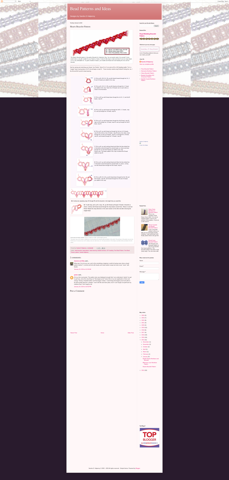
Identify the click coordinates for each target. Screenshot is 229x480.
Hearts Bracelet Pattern (149, 366)
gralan (76, 274)
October (145, 346)
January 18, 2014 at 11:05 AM (82, 269)
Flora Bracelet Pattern (147, 69)
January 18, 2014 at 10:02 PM (82, 286)
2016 (143, 335)
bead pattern (86, 250)
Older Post (131, 332)
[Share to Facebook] (103, 248)
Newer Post (73, 332)
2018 (143, 330)
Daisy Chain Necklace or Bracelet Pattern (153, 211)
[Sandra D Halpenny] (140, 143)
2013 (143, 370)
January (145, 356)
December (146, 342)
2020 (143, 325)
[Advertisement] (149, 111)
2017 (143, 332)
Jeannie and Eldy (79, 261)
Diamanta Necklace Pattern (149, 71)
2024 (143, 315)
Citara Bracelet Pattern (147, 73)
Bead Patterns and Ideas (90, 8)
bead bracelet (78, 250)
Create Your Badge (144, 145)
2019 (143, 327)
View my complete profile (147, 64)
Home (102, 332)
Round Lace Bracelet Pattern (153, 241)
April (144, 349)
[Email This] (97, 248)
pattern (77, 252)
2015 (143, 337)
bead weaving (93, 250)
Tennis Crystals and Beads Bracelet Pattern (153, 226)
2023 (143, 317)
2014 (143, 339)
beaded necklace (102, 250)
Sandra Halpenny (84, 252)
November (146, 344)
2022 (143, 320)
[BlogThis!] (99, 248)
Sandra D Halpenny (147, 61)
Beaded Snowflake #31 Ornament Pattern (147, 76)
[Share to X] (101, 248)
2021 (143, 322)
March (145, 351)
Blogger (138, 468)
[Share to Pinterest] (104, 248)
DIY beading (110, 250)
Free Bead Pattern (119, 250)
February (146, 354)
